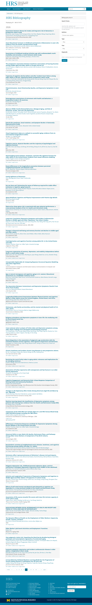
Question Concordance (34, 592)
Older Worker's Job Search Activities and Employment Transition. (27, 528)
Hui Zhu (34, 352)
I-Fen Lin (15, 310)
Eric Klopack (53, 540)
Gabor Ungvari (20, 333)
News (51, 584)
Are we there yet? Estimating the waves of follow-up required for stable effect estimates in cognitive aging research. (31, 186)
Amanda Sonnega (34, 244)
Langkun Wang (10, 563)
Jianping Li (28, 56)
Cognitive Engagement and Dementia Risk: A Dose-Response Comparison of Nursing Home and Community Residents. (30, 381)
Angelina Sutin (19, 67)
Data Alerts (52, 589)
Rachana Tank (18, 457)
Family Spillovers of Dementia (15, 176)
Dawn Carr (19, 244)
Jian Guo (15, 254)
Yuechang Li (13, 352)
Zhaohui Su (51, 331)
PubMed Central (15, 139)
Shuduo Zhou (35, 56)
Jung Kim (16, 415)
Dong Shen (33, 221)
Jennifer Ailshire (26, 46)
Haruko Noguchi (16, 101)
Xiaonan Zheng (42, 563)
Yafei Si (15, 500)
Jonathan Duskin (21, 113)
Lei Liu (46, 254)
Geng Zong (48, 34)
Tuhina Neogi (43, 510)
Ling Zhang (33, 331)
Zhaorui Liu (45, 343)
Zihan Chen (23, 234)
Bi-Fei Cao (44, 146)
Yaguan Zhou (9, 500)
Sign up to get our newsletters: (76, 583)
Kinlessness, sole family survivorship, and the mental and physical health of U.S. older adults (32, 308)
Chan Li (14, 404)
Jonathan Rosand (40, 113)
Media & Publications (38, 9)
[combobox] (68, 35)
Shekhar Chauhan (10, 244)
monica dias (32, 521)
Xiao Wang (40, 221)
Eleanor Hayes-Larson (48, 188)
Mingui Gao (9, 320)
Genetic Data (32, 589)
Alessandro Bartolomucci (22, 362)
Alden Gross (22, 277)
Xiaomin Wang (27, 352)
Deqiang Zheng (11, 80)
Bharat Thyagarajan (22, 542)
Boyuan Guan (32, 343)
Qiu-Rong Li (17, 146)
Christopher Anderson (12, 115)
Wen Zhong (18, 221)
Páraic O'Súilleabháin (47, 67)
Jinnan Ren (9, 91)
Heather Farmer (30, 448)
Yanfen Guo (30, 479)
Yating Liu (39, 343)
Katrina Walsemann (36, 46)
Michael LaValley (34, 510)
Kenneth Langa (52, 277)
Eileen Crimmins (32, 542)
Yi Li (13, 469)
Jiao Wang (40, 79)
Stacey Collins (9, 415)
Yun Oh (8, 437)
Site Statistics (53, 592)
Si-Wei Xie (8, 56)
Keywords (64, 52)
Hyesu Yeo (8, 530)
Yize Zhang (37, 479)
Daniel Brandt (26, 490)
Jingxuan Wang (17, 188)
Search (64, 60)
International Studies (34, 594)
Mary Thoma (9, 188)
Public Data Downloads (34, 584)
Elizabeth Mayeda (26, 188)
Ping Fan (45, 331)
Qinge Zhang (26, 331)
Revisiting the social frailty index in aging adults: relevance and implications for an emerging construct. (32, 360)
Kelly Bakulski (39, 490)
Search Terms (65, 21)
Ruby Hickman (10, 490)
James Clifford (30, 469)
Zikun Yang (38, 469)
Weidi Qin (12, 169)
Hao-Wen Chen (10, 146)
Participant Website (34, 583)
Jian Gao (27, 221)
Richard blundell (16, 521)
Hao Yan (54, 221)
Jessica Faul (22, 415)
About (8, 9)
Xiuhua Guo (19, 80)
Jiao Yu (7, 169)
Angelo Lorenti (14, 159)
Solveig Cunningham (24, 159)
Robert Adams (41, 209)
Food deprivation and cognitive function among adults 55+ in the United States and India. (31, 242)
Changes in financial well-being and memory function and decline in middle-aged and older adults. (32, 231)
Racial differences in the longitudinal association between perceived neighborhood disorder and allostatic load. (28, 167)
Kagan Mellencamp (34, 310)
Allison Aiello (37, 234)
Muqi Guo (8, 277)
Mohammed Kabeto (28, 457)
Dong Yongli (25, 373)
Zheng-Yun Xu (38, 146)
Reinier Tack (16, 112)
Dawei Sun (41, 254)
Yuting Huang (44, 479)
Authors (64, 32)
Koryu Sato (9, 101)
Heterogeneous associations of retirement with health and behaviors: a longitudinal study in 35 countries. (29, 99)
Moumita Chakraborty (21, 394)
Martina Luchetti (28, 67)
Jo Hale (7, 159)
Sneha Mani (15, 277)
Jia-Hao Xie (31, 552)
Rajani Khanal (9, 209)
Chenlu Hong (17, 343)
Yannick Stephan (10, 67)
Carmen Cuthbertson (20, 469)
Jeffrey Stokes (9, 448)
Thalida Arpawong (11, 540)
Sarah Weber (30, 234)
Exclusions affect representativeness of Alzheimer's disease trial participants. (31, 455)
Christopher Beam (45, 540)
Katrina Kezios (10, 234)
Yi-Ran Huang (18, 331)
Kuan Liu (50, 146)
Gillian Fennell (9, 510)
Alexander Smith (27, 126)
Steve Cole (19, 540)
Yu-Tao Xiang (33, 333)
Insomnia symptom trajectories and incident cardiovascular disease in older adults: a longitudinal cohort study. (30, 550)
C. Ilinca (8, 265)
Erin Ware (33, 490)
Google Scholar (15, 39)
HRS (8, 594)
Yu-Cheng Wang (10, 331)
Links (51, 590)
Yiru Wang (8, 404)
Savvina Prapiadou (41, 112)
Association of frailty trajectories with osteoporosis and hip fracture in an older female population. (31, 370)
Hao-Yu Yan (18, 552)
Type (63, 39)
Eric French (9, 521)
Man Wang (27, 79)
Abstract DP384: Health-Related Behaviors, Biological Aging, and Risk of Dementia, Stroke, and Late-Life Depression (29, 109)
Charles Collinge (10, 362)
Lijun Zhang (35, 254)
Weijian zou (39, 521)
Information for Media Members (57, 587)
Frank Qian (14, 79)
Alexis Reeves (44, 277)
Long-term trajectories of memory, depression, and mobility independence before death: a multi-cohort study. (32, 252)
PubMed (9, 39)
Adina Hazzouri (46, 234)
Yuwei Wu (35, 563)
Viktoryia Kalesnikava (30, 169)
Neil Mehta (39, 394)
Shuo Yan (8, 289)
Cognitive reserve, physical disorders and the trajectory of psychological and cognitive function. (30, 144)
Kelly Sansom (49, 209)
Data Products (26, 9)
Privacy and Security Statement (57, 593)
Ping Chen (8, 469)
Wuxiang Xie (20, 79)
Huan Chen (11, 223)
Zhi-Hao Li (42, 552)
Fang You (8, 221)
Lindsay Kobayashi (11, 279)
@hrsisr (9, 593)
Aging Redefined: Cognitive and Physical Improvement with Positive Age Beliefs (31, 197)
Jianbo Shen (21, 254)
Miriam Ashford (10, 457)
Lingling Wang (16, 136)
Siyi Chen (8, 479)
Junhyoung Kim (17, 383)
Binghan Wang (41, 34)
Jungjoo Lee (9, 383)
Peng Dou (29, 563)
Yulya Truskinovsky (25, 178)
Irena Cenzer (18, 126)
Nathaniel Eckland (16, 289)
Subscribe (71, 590)
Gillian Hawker (25, 510)
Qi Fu (50, 221)
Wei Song (45, 221)
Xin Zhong (23, 563)
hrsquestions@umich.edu (13, 591)
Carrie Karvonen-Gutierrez (33, 277)
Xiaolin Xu (39, 500)
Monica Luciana (33, 362)
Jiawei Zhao (17, 300)
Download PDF (11, 420)
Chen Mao (22, 223)
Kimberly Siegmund (11, 542)
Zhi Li (23, 221)
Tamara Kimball (31, 112)
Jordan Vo (16, 234)
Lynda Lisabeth (32, 394)
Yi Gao (13, 221)
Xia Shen (18, 404)
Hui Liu (14, 320)
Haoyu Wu (20, 352)
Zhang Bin (8, 373)
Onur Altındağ (9, 178)
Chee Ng (27, 333)
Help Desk (52, 583)
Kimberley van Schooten (20, 209)
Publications (10, 13)
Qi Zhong (23, 146)
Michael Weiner (47, 457)
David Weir (55, 457)
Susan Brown (9, 310)
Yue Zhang (33, 500)
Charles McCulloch (37, 188)
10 (36, 569)
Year (63, 45)
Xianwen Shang (53, 254)
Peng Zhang (50, 563)
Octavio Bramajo (10, 394)
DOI (6, 39)
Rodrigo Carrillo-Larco (24, 500)
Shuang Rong (17, 35)
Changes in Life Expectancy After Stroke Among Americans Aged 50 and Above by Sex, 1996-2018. (32, 391)
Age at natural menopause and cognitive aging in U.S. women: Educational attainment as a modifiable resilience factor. (30, 275)
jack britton (25, 521)
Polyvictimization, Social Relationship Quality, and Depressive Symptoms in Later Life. (32, 88)
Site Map (52, 586)
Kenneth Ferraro (16, 91)
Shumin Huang (23, 479)
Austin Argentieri (31, 113)
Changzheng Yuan (33, 35)
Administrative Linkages (35, 587)
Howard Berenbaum (27, 289)
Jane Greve (17, 178)
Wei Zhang (17, 563)
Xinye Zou (46, 79)
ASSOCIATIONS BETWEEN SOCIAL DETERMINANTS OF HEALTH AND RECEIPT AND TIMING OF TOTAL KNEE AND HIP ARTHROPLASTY (31, 508)
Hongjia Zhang (27, 80)
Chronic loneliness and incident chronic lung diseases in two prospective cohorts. (32, 350)
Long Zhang (15, 56)
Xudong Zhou (40, 352)
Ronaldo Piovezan (32, 209)
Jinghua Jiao (9, 254)
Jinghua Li (13, 333)
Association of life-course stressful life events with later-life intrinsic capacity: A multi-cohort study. (32, 498)
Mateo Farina (9, 46)
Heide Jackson (17, 46)
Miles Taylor (25, 244)
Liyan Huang (15, 34)
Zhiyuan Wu (52, 79)
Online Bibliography (34, 590)
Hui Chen (33, 34)
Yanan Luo (52, 343)
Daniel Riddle (17, 510)
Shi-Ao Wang (30, 146)
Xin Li (28, 300)
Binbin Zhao (23, 300)
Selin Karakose (37, 67)
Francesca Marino (23, 310)
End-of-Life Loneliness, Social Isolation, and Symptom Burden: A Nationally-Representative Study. (30, 123)
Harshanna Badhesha (28, 540)
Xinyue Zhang (9, 300)
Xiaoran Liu (24, 35)
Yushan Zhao (14, 479)
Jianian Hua (34, 79)
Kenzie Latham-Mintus (20, 448)
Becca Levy (9, 199)
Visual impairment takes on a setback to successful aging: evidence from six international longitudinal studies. (30, 134)
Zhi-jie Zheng (21, 56)
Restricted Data (33, 586)
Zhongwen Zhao (53, 479)
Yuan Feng (39, 331)
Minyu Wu (8, 34)
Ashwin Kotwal (36, 126)
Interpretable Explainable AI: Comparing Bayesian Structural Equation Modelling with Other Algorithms (32, 262)
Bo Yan (7, 352)
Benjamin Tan (50, 112)
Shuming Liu (28, 254)
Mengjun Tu (9, 136)
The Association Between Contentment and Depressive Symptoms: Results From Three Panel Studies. (32, 287)
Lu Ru (20, 373)
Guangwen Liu (9, 343)
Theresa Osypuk (20, 169)
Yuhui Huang (22, 34)
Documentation (16, 9)
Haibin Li (8, 79)
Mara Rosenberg (10, 126)
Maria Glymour (20, 190)
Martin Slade (15, 199)
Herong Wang (18, 490)
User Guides (32, 593)
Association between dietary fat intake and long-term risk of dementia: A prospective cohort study (29, 31)
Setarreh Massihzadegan (42, 448)
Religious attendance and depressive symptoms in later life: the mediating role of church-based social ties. (31, 318)
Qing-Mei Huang (10, 552)
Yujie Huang (25, 343)
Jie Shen (29, 34)
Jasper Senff (23, 112)
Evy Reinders (9, 112)
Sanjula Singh (49, 113)
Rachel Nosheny (38, 457)
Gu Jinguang (15, 373)
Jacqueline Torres (10, 190)
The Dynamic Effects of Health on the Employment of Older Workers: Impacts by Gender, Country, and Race (32, 518)
